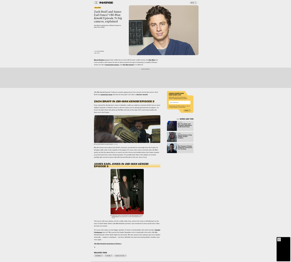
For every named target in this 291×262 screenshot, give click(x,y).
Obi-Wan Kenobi (128, 65)
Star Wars (152, 60)
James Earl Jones (106, 95)
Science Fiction (119, 255)
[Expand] (278, 238)
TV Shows (108, 255)
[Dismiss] (288, 238)
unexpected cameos (112, 65)
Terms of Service (173, 107)
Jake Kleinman (100, 51)
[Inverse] (106, 3)
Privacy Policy (182, 107)
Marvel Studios (99, 60)
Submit (186, 110)
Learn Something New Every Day (176, 94)
